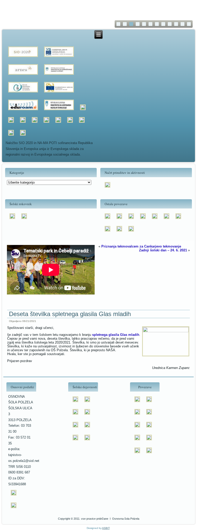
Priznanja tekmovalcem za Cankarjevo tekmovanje (141, 246)
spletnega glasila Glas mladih (115, 335)
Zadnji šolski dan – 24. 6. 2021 (163, 250)
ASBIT (106, 528)
